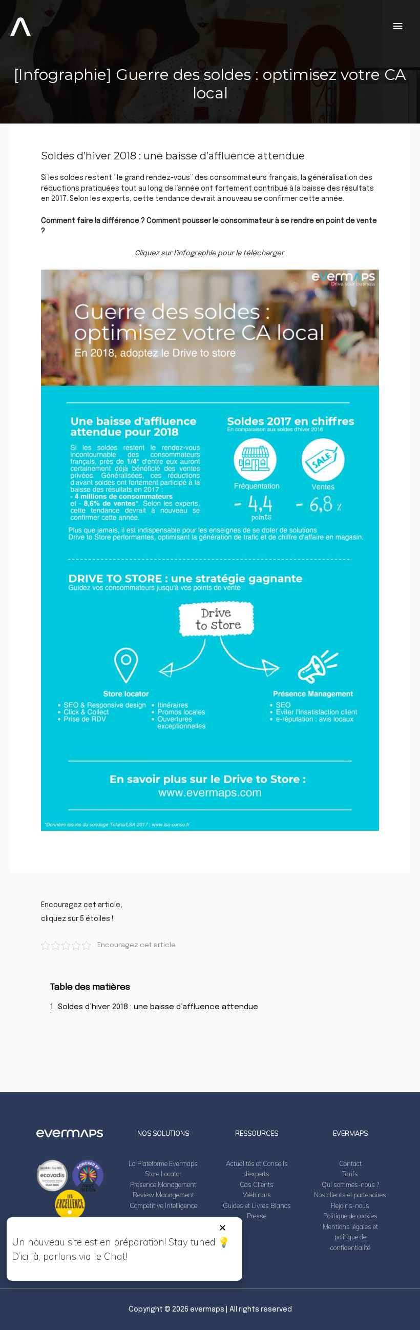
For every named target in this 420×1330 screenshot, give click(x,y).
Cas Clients (257, 1184)
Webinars (257, 1195)
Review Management (163, 1195)
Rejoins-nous (350, 1205)
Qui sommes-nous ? (350, 1184)
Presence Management (163, 1184)
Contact (350, 1163)
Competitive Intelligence (163, 1205)
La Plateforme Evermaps (163, 1163)
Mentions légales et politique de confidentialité (350, 1237)
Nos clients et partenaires (350, 1195)
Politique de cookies (350, 1216)
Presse (256, 1216)
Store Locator (163, 1174)
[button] (222, 1228)
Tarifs (350, 1174)
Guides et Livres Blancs (257, 1205)
